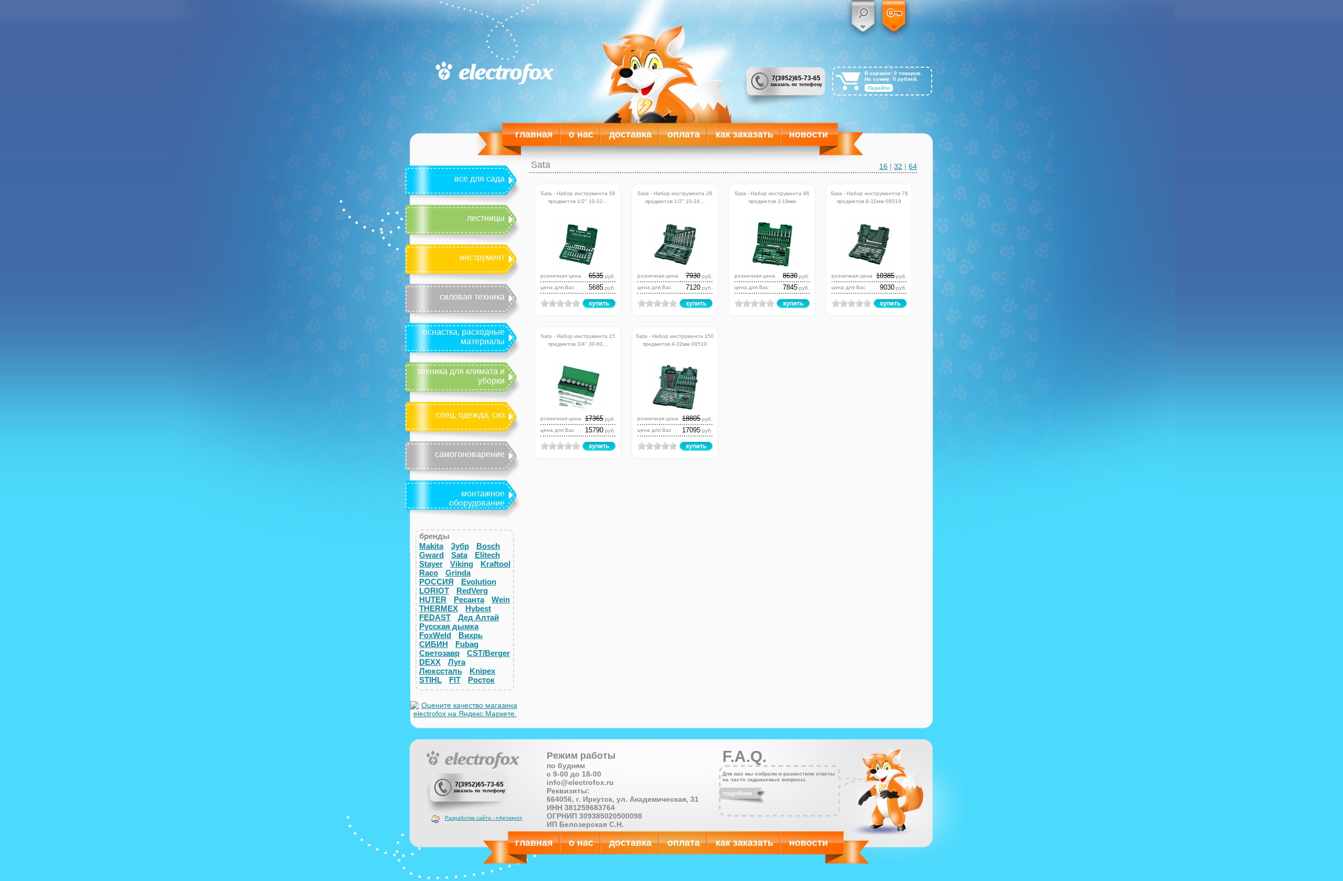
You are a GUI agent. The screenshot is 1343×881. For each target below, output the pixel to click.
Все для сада (479, 178)
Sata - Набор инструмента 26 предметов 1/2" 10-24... (674, 196)
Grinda (458, 572)
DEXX (430, 661)
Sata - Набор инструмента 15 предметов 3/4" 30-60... (577, 339)
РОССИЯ (436, 581)
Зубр (460, 546)
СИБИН (433, 644)
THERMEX (438, 608)
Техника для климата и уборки (461, 376)
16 (883, 166)
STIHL (430, 679)
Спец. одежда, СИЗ (470, 414)
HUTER (432, 599)
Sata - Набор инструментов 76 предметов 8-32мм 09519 (869, 196)
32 (898, 166)
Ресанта (469, 599)
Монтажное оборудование (477, 498)
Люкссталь (440, 670)
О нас (581, 134)
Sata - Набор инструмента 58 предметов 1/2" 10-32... (577, 196)
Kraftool (495, 563)
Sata (459, 554)
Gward (431, 554)
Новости (808, 134)
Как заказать (744, 134)
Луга (456, 661)
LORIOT (434, 590)
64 (913, 166)
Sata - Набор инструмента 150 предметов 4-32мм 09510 (675, 339)
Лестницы (486, 218)
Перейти (879, 88)
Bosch (488, 546)
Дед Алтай (478, 617)
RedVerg (472, 590)
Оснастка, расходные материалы (464, 336)
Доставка (630, 134)
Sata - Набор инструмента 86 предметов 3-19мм (771, 196)
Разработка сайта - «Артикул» (484, 818)
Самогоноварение (470, 454)
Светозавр (439, 653)
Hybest (478, 608)
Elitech (487, 554)
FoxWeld (435, 635)
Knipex (482, 670)
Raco (428, 572)
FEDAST (435, 617)
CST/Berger (488, 653)
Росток (481, 679)
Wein (501, 599)
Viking (461, 563)
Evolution (478, 581)
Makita (431, 546)
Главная (534, 134)
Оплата (683, 134)
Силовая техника (472, 296)
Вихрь (471, 635)
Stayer (431, 563)
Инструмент (482, 257)
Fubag (466, 644)
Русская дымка (448, 626)
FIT (455, 679)
